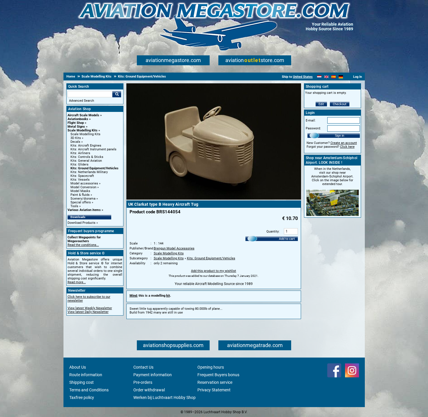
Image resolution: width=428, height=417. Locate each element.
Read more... (77, 282)
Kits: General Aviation (86, 161)
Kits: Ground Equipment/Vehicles (94, 168)
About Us (77, 367)
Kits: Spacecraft (82, 176)
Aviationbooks (78, 119)
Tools (74, 206)
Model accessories (84, 183)
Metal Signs (76, 127)
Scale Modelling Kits (83, 130)
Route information (85, 374)
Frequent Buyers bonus (218, 374)
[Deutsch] (341, 77)
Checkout (339, 104)
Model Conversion (83, 187)
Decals (75, 142)
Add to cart (287, 239)
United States (303, 77)
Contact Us (143, 367)
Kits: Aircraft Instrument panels (93, 149)
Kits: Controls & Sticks (86, 157)
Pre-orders (142, 382)
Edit (321, 104)
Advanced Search (81, 101)
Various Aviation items (84, 210)
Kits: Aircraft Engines (85, 145)
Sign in (339, 135)
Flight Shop (76, 123)
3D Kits (75, 138)
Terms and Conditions (89, 390)
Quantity (272, 231)
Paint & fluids (80, 195)
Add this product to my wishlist (213, 271)
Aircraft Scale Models (83, 115)
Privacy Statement (214, 390)
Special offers (80, 202)
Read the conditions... (83, 245)
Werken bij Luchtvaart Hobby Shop (164, 397)
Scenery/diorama (82, 198)
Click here (347, 147)
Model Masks (80, 191)
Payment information (152, 374)
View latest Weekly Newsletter (90, 308)
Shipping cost (81, 382)
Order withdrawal (149, 390)
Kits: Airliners (80, 153)
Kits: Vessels (80, 180)
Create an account (343, 143)
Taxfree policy (81, 397)
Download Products (81, 223)
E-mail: (311, 120)
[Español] (333, 77)
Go (116, 94)
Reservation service (214, 382)
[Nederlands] (319, 77)
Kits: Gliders (79, 164)
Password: (313, 128)
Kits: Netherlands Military (89, 172)
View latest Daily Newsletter (88, 312)
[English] (326, 77)
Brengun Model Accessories (174, 248)
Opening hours (210, 367)
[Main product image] (213, 198)
